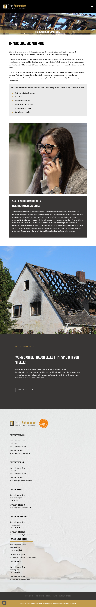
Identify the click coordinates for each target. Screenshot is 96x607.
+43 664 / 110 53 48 (18, 505)
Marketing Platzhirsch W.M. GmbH (67, 603)
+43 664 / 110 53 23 (18, 532)
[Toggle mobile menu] (92, 7)
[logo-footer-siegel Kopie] (31, 419)
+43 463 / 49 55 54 (18, 451)
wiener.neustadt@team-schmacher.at (25, 535)
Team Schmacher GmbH (36, 603)
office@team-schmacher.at (21, 453)
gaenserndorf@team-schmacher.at (24, 557)
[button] (4, 603)
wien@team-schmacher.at (21, 580)
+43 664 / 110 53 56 (18, 554)
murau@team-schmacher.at (21, 508)
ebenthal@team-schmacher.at (22, 481)
